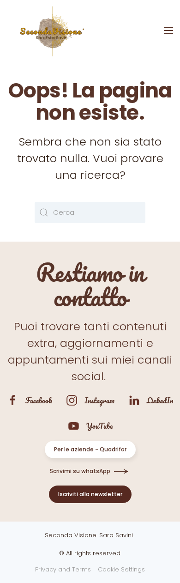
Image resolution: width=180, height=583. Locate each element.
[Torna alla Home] (51, 30)
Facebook (38, 400)
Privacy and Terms (63, 569)
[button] (168, 30)
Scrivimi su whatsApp (80, 471)
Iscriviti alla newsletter (90, 494)
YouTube (99, 425)
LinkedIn (160, 400)
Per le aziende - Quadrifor (90, 449)
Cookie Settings (121, 569)
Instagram (99, 400)
